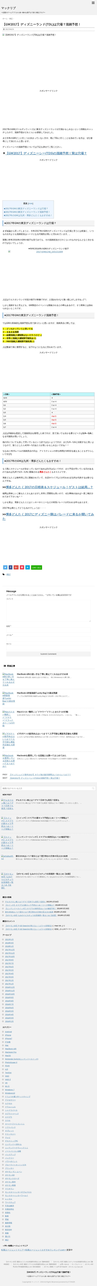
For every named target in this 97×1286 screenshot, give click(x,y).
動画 (7, 1216)
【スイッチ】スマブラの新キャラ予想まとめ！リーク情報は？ (42, 818)
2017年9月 (9, 960)
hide (30, 203)
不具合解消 (9, 1206)
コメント (9, 599)
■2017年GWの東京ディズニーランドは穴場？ (26, 208)
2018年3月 (9, 943)
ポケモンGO (10, 1175)
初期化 (7, 1212)
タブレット (9, 1131)
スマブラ (8, 1117)
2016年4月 (9, 1014)
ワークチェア (10, 1202)
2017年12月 (10, 950)
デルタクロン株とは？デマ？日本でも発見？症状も (37, 800)
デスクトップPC (11, 1141)
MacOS (8, 1055)
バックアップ (10, 1154)
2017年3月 (9, 977)
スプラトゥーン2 (11, 1113)
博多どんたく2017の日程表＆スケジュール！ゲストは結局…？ (49, 487)
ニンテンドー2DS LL (13, 1144)
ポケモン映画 (10, 1185)
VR (6, 1083)
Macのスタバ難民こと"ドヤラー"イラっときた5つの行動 (42, 711)
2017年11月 (10, 953)
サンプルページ (77, 1264)
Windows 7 (9, 1090)
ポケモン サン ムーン (13, 1171)
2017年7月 (9, 963)
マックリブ (8, 8)
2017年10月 (10, 956)
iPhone (8, 1035)
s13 (6, 1069)
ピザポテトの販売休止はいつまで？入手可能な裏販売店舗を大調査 (47, 733)
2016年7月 (9, 1004)
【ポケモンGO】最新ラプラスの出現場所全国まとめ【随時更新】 (35, 1264)
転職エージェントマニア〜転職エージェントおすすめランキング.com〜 (34, 1250)
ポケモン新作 (10, 1182)
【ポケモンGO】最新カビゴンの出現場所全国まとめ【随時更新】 (27, 1262)
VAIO (7, 1076)
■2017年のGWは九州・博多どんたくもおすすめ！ (28, 215)
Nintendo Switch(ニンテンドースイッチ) (21, 1059)
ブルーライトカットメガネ (15, 1165)
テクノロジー (10, 1134)
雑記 (9, 574)
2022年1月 (9, 939)
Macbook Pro (10, 1052)
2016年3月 (9, 1018)
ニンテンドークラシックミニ (16, 1148)
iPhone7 (8, 1038)
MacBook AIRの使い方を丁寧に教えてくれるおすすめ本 (42, 674)
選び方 (7, 1236)
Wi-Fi (7, 1086)
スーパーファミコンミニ (15, 1124)
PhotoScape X (11, 1062)
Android (8, 1032)
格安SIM (8, 1229)
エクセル (8, 1103)
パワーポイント (11, 1161)
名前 (8, 626)
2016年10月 (10, 994)
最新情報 (8, 1223)
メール (9, 635)
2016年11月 (10, 991)
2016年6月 (9, 1008)
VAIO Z (8, 1079)
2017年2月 (9, 980)
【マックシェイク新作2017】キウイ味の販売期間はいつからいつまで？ (40, 774)
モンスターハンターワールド (16, 1195)
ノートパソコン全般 (13, 1151)
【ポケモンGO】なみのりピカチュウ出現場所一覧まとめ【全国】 (43, 874)
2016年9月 (9, 997)
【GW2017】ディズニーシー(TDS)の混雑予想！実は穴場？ (46, 153)
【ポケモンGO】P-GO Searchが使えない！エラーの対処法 (28, 926)
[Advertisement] (48, 110)
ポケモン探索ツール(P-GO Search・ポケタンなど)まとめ (63, 1267)
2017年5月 (9, 970)
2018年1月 (9, 946)
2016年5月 (9, 1011)
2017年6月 (9, 967)
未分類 (7, 1226)
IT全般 (7, 1042)
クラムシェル (10, 1107)
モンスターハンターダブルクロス (18, 1192)
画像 (7, 1233)
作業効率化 (9, 1209)
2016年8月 (9, 1001)
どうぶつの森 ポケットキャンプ (17, 1096)
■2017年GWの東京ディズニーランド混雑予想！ (27, 212)
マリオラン (9, 1189)
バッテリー (9, 1158)
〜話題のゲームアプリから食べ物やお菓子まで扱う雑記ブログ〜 (48, 1276)
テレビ (7, 1137)
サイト (9, 644)
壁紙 (7, 1219)
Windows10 (10, 1093)
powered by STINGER (67, 1282)
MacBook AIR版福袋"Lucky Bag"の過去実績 (37, 693)
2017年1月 (9, 984)
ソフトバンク (10, 1127)
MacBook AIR (10, 1049)
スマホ (7, 1120)
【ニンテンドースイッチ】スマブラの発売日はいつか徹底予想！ (43, 837)
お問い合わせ (64, 1264)
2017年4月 (9, 973)
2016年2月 (9, 1021)
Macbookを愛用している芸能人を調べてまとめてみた (41, 755)
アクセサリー (10, 1100)
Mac (6, 1045)
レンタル (8, 1199)
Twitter (8, 1073)
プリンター (9, 1168)
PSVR (7, 1066)
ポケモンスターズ (12, 1178)
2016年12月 (10, 987)
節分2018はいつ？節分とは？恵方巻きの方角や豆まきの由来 (42, 856)
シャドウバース (11, 1110)
